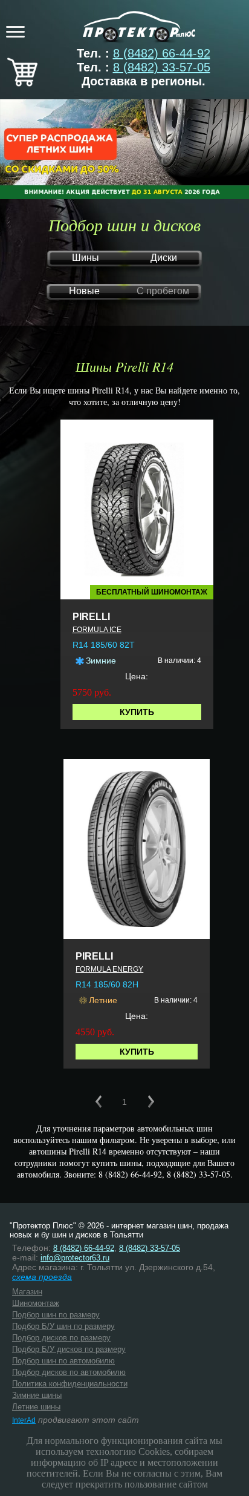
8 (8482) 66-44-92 (161, 53)
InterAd (24, 1420)
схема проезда (42, 1277)
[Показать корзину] (22, 82)
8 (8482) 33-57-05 (161, 67)
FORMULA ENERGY (109, 969)
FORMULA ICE (97, 629)
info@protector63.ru (74, 1257)
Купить (137, 712)
